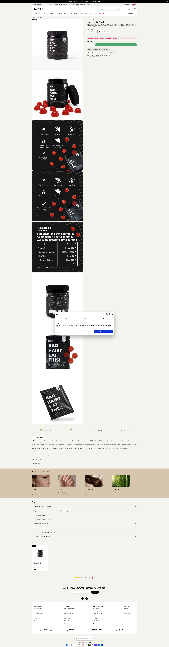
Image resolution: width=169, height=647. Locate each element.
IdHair (85, 13)
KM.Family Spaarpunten (69, 608)
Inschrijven (95, 592)
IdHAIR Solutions (96, 620)
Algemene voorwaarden (39, 615)
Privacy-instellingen (127, 613)
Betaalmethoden (38, 608)
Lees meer (108, 26)
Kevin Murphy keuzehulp (98, 611)
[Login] (131, 9)
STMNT (65, 13)
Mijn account (126, 606)
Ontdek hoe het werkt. (95, 1)
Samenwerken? (67, 623)
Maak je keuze (90, 29)
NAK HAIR (71, 13)
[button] (92, 44)
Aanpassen (83, 331)
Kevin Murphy (37, 13)
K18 (47, 13)
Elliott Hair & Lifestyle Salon (70, 613)
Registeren (125, 611)
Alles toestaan (103, 331)
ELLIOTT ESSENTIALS (91, 19)
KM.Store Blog (67, 620)
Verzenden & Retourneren (39, 611)
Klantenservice (38, 606)
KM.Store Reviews (68, 618)
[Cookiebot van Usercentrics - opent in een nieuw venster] (107, 314)
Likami (90, 13)
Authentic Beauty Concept (56, 13)
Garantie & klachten (38, 613)
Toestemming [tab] (65, 318)
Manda (81, 13)
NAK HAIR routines (97, 615)
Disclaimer (36, 620)
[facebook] (86, 598)
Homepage (34, 17)
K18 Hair (95, 618)
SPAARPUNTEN (131, 13)
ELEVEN (43, 13)
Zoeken (118, 9)
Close (167, 1)
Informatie (66, 606)
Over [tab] (104, 318)
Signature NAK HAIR (97, 613)
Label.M (76, 13)
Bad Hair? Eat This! (37, 564)
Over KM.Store (67, 611)
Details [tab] (84, 318)
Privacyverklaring (38, 618)
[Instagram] (82, 598)
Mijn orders (125, 608)
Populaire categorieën (98, 606)
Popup (110, 35)
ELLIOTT (95, 13)
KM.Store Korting (67, 615)
